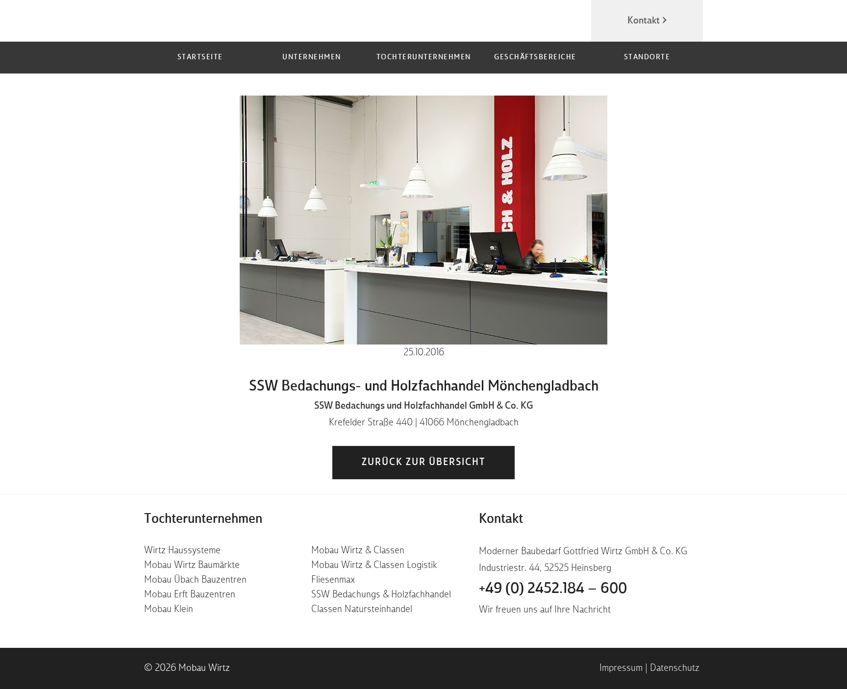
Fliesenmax (333, 580)
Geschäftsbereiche (535, 57)
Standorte (647, 57)
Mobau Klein (168, 610)
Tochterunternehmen (423, 57)
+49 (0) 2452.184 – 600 (553, 589)
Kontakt (643, 21)
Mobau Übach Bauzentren (195, 580)
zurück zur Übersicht (423, 463)
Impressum (621, 668)
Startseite (200, 57)
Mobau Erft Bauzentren (189, 595)
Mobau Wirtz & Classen (357, 551)
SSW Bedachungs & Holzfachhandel (381, 595)
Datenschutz (674, 668)
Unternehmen (311, 57)
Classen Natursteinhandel (361, 610)
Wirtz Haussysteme (182, 551)
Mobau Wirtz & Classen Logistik (374, 565)
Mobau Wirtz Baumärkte (192, 565)
